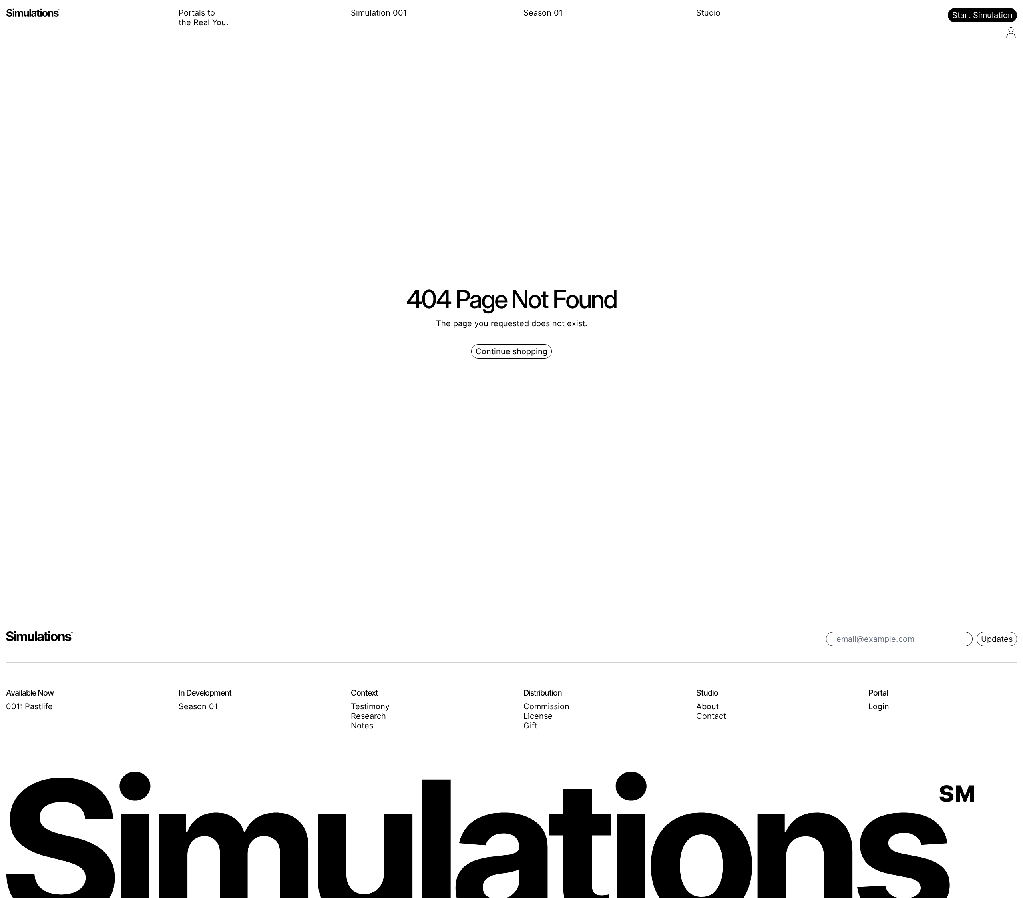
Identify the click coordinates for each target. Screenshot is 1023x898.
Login (878, 706)
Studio (708, 13)
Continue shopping (511, 351)
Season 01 (543, 13)
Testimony (370, 706)
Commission (546, 706)
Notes (362, 725)
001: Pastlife (29, 706)
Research (368, 716)
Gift (530, 725)
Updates (997, 639)
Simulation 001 (379, 13)
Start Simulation (982, 15)
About (707, 706)
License (538, 716)
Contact (711, 716)
